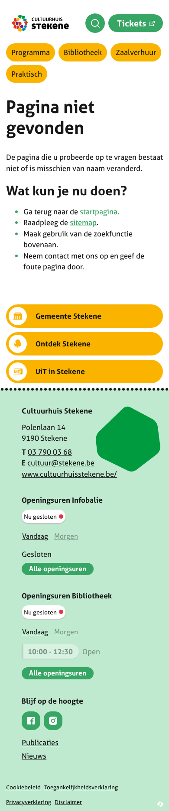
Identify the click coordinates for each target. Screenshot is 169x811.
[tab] (35, 536)
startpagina (98, 211)
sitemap (83, 222)
